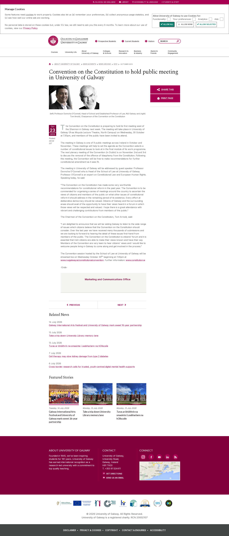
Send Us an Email (115, 478)
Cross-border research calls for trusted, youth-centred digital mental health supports (92, 366)
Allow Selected (208, 24)
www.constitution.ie (135, 260)
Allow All (168, 24)
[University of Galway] (68, 41)
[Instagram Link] (143, 457)
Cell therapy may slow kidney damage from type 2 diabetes (78, 356)
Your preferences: (182, 19)
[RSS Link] (175, 457)
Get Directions (114, 474)
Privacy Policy (30, 28)
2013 (115, 64)
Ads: (216, 19)
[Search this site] (177, 41)
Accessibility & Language (146, 2)
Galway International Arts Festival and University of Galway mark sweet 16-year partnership (95, 325)
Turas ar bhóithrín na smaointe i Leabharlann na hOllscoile (78, 346)
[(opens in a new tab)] (74, 505)
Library (125, 2)
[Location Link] (159, 478)
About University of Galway (67, 64)
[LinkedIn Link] (167, 457)
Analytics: (203, 19)
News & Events (89, 64)
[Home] (50, 64)
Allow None (187, 24)
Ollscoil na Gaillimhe (105, 2)
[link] (73, 503)
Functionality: (159, 19)
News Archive (105, 64)
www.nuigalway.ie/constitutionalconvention (82, 260)
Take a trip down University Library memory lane (73, 335)
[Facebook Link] (151, 457)
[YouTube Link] (159, 457)
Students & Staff (170, 2)
